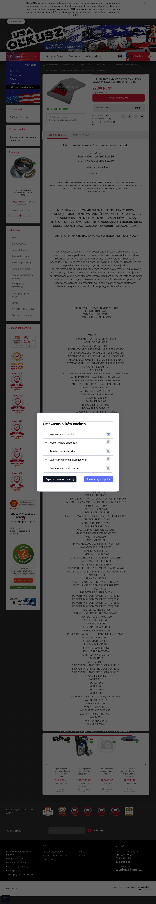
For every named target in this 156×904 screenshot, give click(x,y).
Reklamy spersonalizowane (64, 468)
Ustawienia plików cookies (64, 424)
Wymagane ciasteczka (62, 434)
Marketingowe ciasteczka (64, 442)
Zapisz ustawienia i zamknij (60, 479)
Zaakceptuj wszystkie (98, 479)
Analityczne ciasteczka (62, 451)
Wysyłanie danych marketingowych (68, 459)
